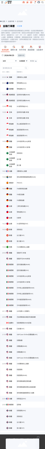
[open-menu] (2, 2)
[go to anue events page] (35, 2)
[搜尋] (26, 68)
